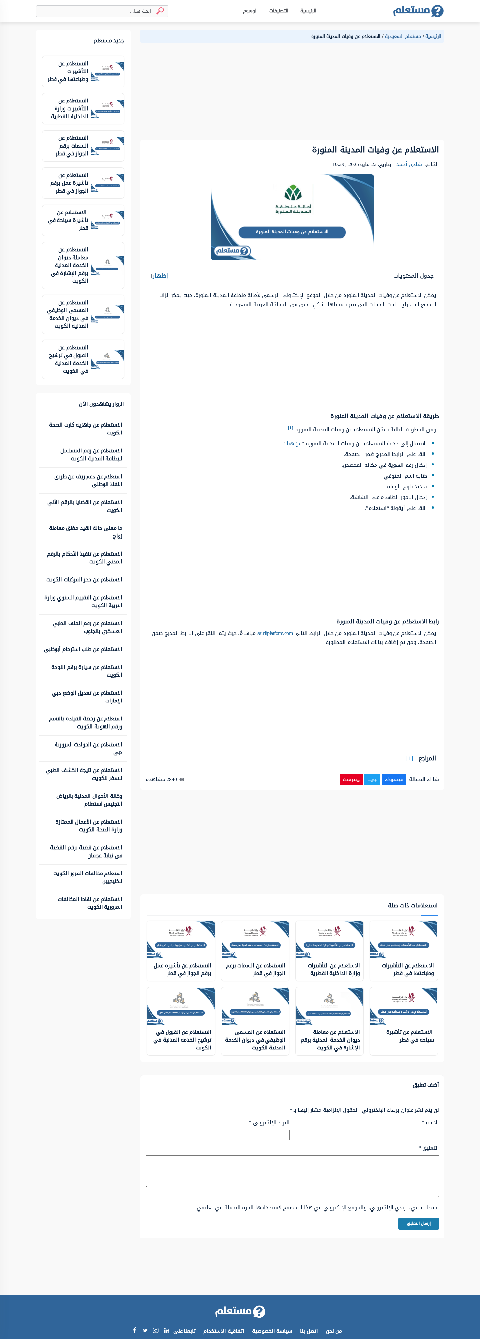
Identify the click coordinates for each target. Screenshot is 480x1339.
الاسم (430, 1122)
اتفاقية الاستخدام (223, 1331)
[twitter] (145, 1331)
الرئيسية (308, 11)
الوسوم (250, 11)
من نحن (334, 1331)
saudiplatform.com (275, 633)
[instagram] (156, 1331)
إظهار (160, 275)
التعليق (428, 1148)
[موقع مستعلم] (418, 11)
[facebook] (134, 1331)
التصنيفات (278, 11)
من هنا (294, 443)
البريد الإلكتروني (269, 1122)
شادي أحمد (409, 164)
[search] (157, 11)
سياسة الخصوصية (272, 1331)
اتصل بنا (309, 1331)
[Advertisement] (292, 94)
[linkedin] (167, 1331)
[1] (290, 428)
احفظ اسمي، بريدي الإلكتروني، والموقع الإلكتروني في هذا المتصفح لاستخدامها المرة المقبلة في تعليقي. (317, 1207)
